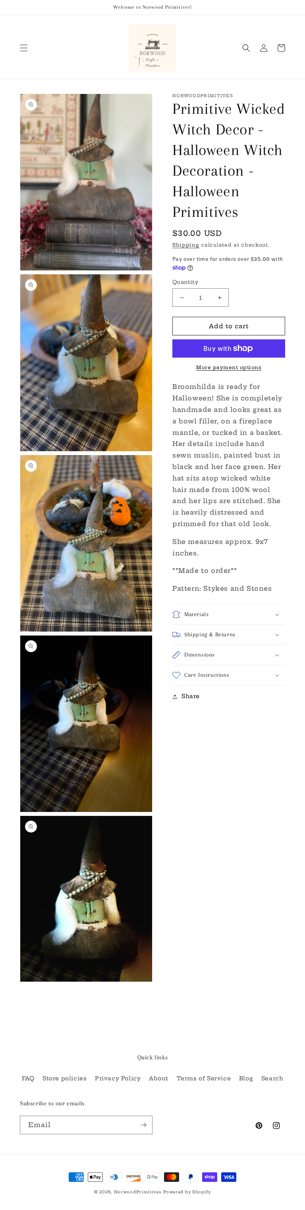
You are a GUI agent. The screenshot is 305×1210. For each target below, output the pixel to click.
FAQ (28, 1078)
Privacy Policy (118, 1078)
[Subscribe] (143, 1125)
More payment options (228, 367)
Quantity (185, 282)
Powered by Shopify (187, 1192)
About (158, 1078)
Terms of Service (204, 1078)
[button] (24, 48)
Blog (246, 1078)
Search (272, 1078)
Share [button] (190, 696)
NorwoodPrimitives (138, 1192)
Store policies (64, 1078)
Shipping (185, 245)
